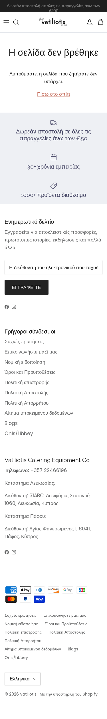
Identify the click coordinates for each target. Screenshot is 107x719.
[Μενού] (6, 22)
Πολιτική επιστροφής (27, 382)
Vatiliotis (28, 694)
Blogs (11, 423)
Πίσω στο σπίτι (53, 94)
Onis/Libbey (19, 433)
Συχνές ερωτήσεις (24, 341)
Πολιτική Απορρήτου (27, 403)
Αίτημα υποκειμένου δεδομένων (39, 413)
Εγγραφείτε (26, 287)
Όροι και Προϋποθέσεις (30, 372)
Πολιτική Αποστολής (26, 392)
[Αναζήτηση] (19, 22)
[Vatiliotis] (53, 22)
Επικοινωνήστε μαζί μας (31, 351)
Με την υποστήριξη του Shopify (69, 694)
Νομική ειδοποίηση (25, 362)
